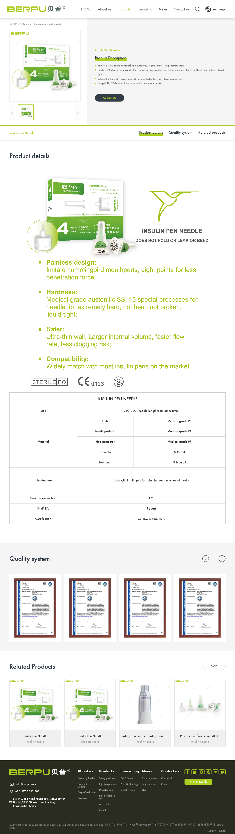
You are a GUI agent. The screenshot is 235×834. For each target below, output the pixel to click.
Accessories (105, 804)
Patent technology (129, 784)
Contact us (181, 9)
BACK (214, 666)
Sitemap (99, 825)
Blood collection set (107, 797)
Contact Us (109, 98)
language (218, 9)
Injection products (108, 784)
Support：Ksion (216, 831)
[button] (205, 558)
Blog (144, 789)
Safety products (107, 778)
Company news (150, 778)
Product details (151, 132)
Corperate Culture (83, 785)
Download (83, 798)
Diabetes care (39, 24)
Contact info (167, 778)
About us (104, 9)
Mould (102, 809)
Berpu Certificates (87, 792)
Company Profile (86, 778)
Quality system (180, 132)
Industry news (149, 784)
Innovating (144, 9)
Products (124, 9)
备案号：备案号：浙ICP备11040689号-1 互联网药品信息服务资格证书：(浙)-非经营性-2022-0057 (116, 826)
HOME (86, 9)
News (163, 9)
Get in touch (198, 781)
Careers (165, 784)
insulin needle (55, 24)
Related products (212, 132)
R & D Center (127, 778)
